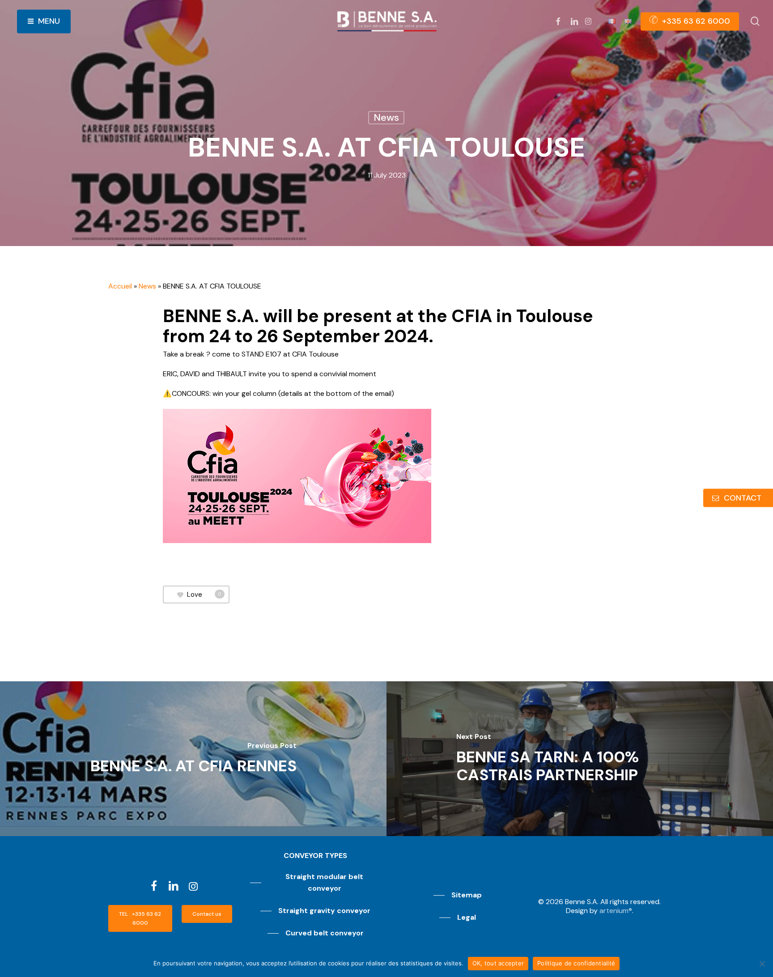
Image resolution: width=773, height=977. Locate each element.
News (386, 117)
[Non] (761, 963)
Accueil (120, 286)
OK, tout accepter (498, 963)
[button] (140, 918)
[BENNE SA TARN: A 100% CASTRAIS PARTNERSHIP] (579, 758)
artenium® (615, 910)
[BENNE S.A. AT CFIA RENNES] (193, 758)
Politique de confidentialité (576, 963)
